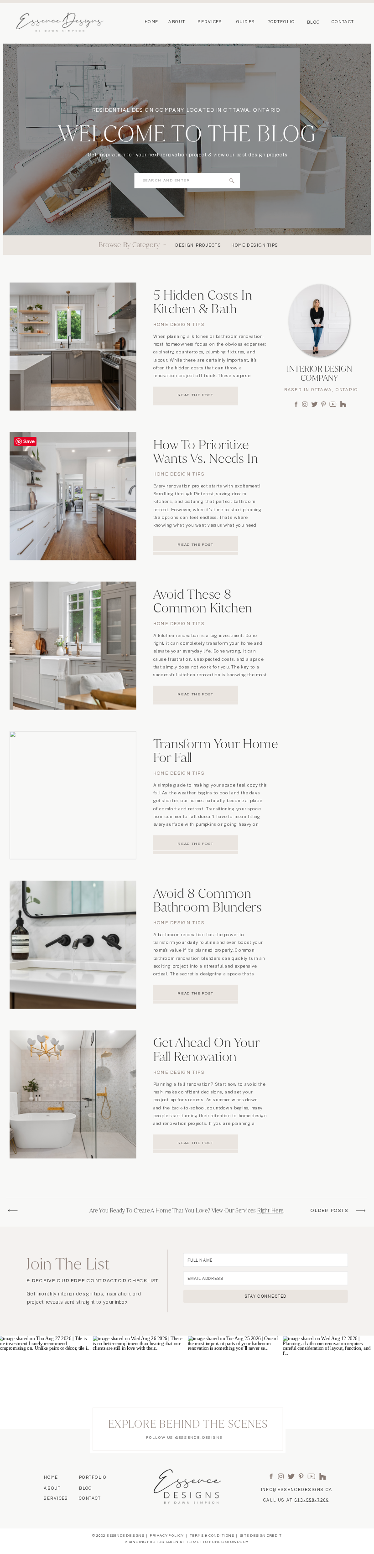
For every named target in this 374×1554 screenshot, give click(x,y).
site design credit (261, 1536)
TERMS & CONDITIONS (212, 1536)
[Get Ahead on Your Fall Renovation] (73, 1095)
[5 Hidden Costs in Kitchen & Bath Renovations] (73, 347)
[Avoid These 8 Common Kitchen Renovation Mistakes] (73, 646)
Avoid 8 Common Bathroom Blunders (207, 900)
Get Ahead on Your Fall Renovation (206, 1049)
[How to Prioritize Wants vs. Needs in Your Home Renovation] (73, 496)
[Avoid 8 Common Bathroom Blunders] (73, 945)
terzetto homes (205, 1542)
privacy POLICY (167, 1536)
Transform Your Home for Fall (215, 750)
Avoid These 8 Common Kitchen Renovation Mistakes (209, 607)
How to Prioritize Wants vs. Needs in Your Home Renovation (205, 465)
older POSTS (329, 1211)
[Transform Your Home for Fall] (73, 795)
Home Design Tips (179, 325)
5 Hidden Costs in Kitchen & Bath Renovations (202, 308)
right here (270, 1211)
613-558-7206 (312, 1500)
